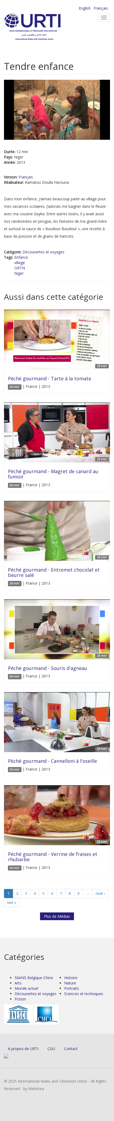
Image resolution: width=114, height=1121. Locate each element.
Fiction (20, 999)
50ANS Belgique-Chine (34, 977)
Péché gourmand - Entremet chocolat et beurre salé (54, 572)
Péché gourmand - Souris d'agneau (47, 668)
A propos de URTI (23, 1048)
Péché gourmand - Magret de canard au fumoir (53, 474)
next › (100, 893)
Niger (19, 273)
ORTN (19, 267)
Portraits (71, 988)
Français (101, 8)
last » (11, 902)
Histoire (70, 977)
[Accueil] (41, 27)
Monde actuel (26, 988)
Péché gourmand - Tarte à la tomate (49, 378)
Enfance (21, 257)
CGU (51, 1048)
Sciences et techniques (83, 993)
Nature (70, 983)
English (85, 8)
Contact (71, 1048)
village (19, 262)
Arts (18, 983)
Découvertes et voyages (43, 251)
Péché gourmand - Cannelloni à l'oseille (52, 761)
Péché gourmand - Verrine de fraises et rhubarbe (52, 857)
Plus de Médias (57, 916)
